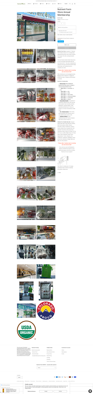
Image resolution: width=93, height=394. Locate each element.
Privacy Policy (28, 388)
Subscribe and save (6, 387)
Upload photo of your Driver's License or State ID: (66, 39)
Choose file (60, 41)
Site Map (48, 357)
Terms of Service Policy (51, 361)
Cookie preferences (71, 381)
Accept (46, 391)
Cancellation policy (59, 381)
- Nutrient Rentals (35, 353)
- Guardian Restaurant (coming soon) (38, 355)
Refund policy (27, 381)
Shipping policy (45, 381)
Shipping (59, 19)
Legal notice (65, 381)
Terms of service (38, 381)
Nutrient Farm (22, 381)
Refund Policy (49, 355)
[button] (70, 4)
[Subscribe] (55, 367)
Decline (60, 391)
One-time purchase (6, 385)
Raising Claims (49, 350)
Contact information (52, 381)
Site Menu (48, 359)
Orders (63, 350)
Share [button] (60, 172)
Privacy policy (32, 381)
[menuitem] (29, 4)
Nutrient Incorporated (36, 350)
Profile (63, 353)
